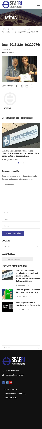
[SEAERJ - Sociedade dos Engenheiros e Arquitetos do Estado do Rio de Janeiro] (12, 5)
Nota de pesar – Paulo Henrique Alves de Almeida (28, 303)
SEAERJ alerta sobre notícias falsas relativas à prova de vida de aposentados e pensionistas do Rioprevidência (20, 153)
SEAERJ (7, 108)
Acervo (27, 29)
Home (4, 29)
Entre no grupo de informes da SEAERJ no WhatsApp (28, 290)
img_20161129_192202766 (28, 32)
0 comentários (8, 52)
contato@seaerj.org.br (15, 375)
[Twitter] (22, 86)
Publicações (15, 29)
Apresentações (8, 32)
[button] (18, 162)
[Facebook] (16, 86)
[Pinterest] (27, 86)
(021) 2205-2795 (12, 370)
